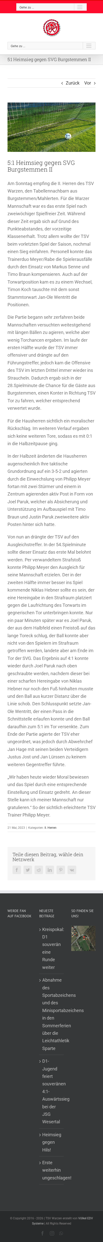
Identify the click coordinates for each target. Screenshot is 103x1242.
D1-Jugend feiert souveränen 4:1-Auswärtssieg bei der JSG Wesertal (51, 1091)
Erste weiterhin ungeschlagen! (51, 1170)
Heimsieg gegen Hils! (51, 1142)
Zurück (73, 83)
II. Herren (50, 827)
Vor (87, 83)
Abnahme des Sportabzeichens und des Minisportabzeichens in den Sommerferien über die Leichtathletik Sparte (51, 1014)
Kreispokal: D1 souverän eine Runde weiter (51, 948)
